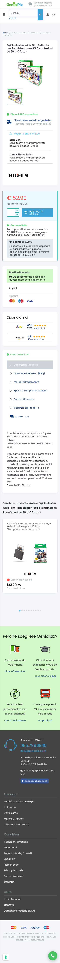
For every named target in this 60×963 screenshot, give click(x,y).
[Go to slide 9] (38, 610)
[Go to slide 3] (24, 610)
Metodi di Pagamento (26, 382)
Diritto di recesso (14, 876)
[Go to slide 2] (21, 610)
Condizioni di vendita (16, 841)
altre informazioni (15, 671)
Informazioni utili (20, 354)
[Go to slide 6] (31, 610)
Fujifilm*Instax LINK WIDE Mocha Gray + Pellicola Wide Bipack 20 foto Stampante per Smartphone (29, 526)
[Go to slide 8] (35, 610)
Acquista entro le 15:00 (26, 133)
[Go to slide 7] (33, 610)
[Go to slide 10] (40, 610)
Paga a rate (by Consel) (18, 853)
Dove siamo (11, 813)
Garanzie (9, 882)
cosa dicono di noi (45, 676)
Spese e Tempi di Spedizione (30, 390)
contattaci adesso (15, 720)
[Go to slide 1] (19, 610)
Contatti (9, 905)
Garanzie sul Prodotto (26, 407)
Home (5, 32)
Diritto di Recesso (24, 399)
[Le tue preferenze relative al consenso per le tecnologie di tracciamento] (6, 957)
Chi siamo (10, 807)
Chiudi (12, 18)
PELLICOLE (34, 32)
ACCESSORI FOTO (19, 32)
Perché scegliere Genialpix (19, 801)
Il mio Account (12, 899)
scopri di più (45, 720)
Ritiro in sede (11, 864)
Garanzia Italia (18, 225)
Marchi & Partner (14, 818)
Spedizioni (10, 859)
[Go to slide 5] (29, 610)
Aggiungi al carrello (36, 212)
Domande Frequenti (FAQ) (29, 373)
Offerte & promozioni (16, 824)
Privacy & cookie (13, 870)
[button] (15, 97)
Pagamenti (10, 847)
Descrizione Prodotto (26, 364)
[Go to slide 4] (26, 610)
